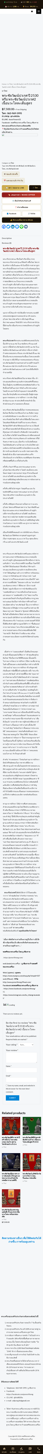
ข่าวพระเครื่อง (18, 928)
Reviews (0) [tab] (6, 243)
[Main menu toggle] (38, 11)
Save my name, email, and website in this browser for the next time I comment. (20, 1089)
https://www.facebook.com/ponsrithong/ (19, 989)
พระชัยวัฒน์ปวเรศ (12, 169)
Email (8, 1076)
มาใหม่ (10, 84)
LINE (30, 1450)
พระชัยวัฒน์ (20, 166)
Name (9, 1066)
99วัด (16, 979)
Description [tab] (7, 238)
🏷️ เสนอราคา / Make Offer (21, 195)
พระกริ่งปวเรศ (10, 166)
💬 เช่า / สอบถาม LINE (15, 188)
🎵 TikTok (31, 214)
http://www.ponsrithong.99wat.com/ (17, 982)
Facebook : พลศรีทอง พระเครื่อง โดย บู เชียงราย (20, 123)
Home (4, 84)
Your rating (11, 1044)
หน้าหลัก (4, 1450)
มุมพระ (18, 973)
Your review (12, 1050)
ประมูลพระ (21, 1450)
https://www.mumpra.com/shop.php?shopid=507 (21, 976)
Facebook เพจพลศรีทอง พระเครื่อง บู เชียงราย (20, 985)
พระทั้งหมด (13, 1450)
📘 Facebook (11, 214)
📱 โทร (35, 188)
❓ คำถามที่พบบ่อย (21, 207)
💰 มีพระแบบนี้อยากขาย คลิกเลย (21, 220)
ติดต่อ (38, 1450)
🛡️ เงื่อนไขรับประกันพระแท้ (21, 201)
